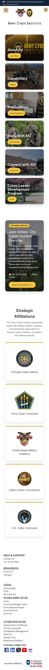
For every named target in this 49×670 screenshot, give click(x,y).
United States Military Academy (24, 451)
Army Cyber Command (24, 413)
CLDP (12, 199)
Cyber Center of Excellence (24, 490)
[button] (11, 4)
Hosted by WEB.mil (13, 663)
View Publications (16, 113)
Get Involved (14, 142)
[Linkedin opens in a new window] (12, 650)
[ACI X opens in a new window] (18, 650)
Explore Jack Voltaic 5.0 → (22, 285)
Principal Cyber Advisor (24, 372)
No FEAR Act (10, 594)
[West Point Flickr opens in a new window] (30, 650)
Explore (13, 84)
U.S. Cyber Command (24, 528)
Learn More (14, 56)
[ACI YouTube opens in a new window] (24, 650)
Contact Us (14, 170)
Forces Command (12, 628)
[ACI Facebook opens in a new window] (6, 650)
